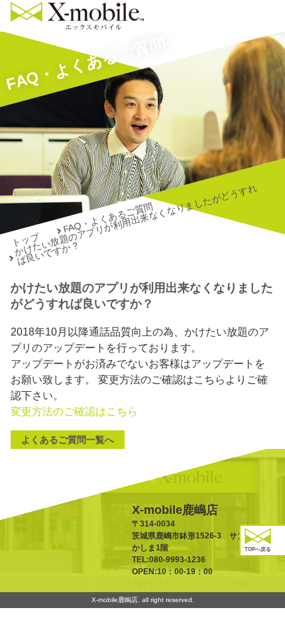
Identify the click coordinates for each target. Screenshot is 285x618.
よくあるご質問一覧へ (67, 439)
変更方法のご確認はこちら (74, 411)
